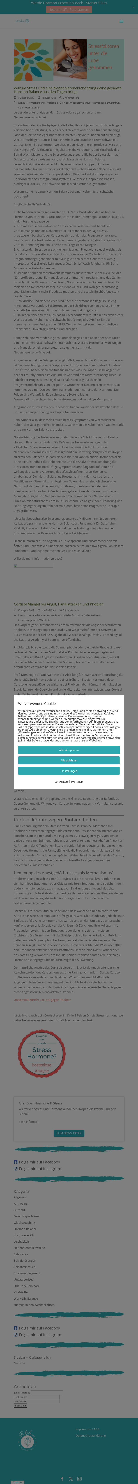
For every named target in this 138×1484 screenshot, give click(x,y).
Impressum (77, 781)
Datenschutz (61, 781)
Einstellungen (69, 771)
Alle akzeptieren (69, 750)
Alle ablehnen (69, 760)
